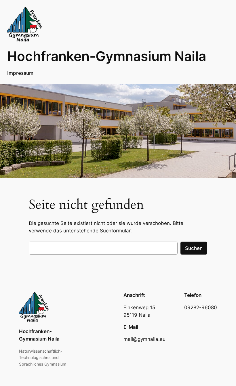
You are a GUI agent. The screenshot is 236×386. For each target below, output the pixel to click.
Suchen (194, 248)
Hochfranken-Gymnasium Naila (106, 56)
